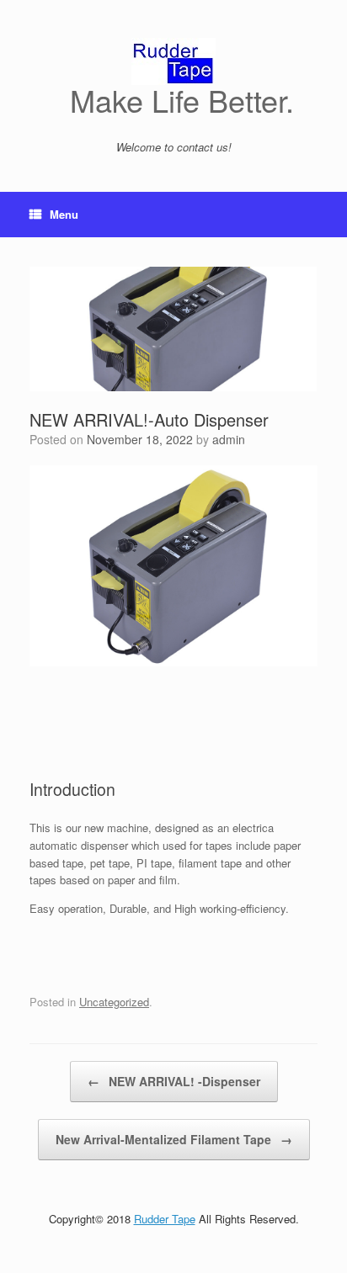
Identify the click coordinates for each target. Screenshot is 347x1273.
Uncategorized (114, 1002)
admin (228, 439)
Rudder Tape (164, 1219)
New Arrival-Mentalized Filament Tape (174, 1139)
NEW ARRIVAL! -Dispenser (174, 1081)
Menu (64, 214)
